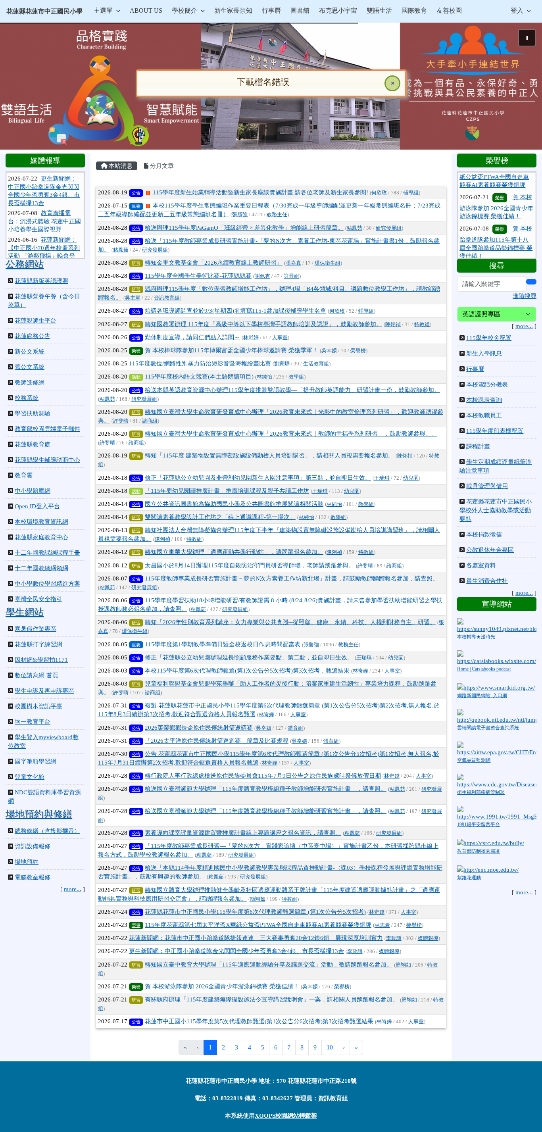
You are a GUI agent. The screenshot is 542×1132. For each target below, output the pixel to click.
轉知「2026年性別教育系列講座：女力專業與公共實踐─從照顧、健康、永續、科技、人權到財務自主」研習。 (290, 622)
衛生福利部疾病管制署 (481, 792)
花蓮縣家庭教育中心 (41, 537)
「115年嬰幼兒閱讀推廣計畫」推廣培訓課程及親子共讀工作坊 (227, 491)
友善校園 (449, 10)
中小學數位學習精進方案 (47, 583)
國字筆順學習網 (35, 761)
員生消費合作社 (487, 581)
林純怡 (264, 377)
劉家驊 (282, 364)
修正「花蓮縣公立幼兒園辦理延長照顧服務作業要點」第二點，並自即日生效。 (249, 657)
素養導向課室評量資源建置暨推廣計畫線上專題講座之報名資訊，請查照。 (243, 833)
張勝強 (240, 214)
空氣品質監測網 (473, 760)
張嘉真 (293, 263)
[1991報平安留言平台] (496, 812)
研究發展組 (389, 228)
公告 (136, 192)
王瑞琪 (382, 478)
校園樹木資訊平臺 (38, 706)
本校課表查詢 (484, 400)
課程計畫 (478, 446)
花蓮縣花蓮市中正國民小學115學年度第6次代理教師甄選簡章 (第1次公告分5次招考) (255, 912)
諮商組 (150, 421)
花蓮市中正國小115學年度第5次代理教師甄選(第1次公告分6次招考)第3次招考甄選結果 (259, 1021)
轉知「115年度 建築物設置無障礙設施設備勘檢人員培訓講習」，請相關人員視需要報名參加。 (269, 455)
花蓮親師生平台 (35, 320)
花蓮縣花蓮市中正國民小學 (44, 11)
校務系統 (26, 398)
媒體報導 (428, 938)
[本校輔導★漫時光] (496, 625)
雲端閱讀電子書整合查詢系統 (488, 727)
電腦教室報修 (32, 877)
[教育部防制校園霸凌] (490, 842)
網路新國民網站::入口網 (482, 695)
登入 (517, 10)
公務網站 (25, 264)
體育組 (295, 728)
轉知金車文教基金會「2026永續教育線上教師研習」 (214, 262)
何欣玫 (379, 193)
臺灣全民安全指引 (38, 599)
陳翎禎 (393, 324)
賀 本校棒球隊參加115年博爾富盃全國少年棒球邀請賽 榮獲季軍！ (231, 350)
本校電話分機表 (487, 384)
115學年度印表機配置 (494, 431)
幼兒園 (411, 478)
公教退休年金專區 (490, 550)
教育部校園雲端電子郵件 (47, 429)
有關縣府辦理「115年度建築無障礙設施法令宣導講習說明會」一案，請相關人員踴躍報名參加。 (271, 999)
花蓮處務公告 (32, 336)
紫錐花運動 (469, 877)
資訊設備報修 (32, 846)
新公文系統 (29, 351)
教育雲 (24, 475)
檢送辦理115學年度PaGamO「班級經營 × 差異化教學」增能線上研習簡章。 (244, 228)
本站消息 (120, 166)
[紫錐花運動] (488, 869)
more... (72, 889)
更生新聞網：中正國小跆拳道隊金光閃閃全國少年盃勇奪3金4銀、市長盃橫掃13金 (236, 951)
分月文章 (161, 166)
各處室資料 (481, 565)
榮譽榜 (358, 351)
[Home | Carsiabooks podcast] (496, 657)
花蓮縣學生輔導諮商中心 (47, 460)
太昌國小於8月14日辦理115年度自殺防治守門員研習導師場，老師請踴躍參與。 (249, 565)
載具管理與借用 (487, 486)
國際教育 (414, 10)
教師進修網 (29, 382)
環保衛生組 (327, 263)
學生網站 (25, 612)
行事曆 (475, 369)
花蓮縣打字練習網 (38, 644)
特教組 (422, 324)
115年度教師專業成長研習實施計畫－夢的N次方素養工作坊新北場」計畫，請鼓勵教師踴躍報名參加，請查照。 (291, 578)
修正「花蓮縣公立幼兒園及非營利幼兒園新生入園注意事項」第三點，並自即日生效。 (258, 478)
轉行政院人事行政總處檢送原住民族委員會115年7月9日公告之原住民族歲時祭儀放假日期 (263, 776)
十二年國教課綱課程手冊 (47, 553)
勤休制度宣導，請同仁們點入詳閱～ (192, 337)
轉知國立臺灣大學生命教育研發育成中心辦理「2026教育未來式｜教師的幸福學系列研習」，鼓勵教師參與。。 (291, 434)
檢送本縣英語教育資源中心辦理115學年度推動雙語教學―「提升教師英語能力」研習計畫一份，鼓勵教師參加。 (292, 390)
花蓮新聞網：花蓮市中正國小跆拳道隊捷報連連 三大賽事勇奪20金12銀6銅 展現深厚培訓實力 (256, 938)
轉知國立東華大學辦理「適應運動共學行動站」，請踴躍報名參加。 (234, 552)
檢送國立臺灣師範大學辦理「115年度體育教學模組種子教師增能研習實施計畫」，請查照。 (265, 789)
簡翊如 (257, 899)
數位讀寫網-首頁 (36, 675)
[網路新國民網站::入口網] (496, 687)
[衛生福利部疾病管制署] (496, 780)
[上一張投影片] (19, 87)
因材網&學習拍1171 (41, 660)
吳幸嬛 (329, 351)
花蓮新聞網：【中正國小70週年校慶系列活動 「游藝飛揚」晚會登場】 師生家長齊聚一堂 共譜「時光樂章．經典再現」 (44, 228)
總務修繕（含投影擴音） (47, 831)
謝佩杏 (262, 276)
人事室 (280, 337)
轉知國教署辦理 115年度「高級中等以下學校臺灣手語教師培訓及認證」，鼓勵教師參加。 (263, 324)
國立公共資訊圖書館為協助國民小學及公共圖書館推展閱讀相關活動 (234, 504)
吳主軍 (132, 298)
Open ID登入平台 (37, 506)
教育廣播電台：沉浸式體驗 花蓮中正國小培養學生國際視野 (44, 194)
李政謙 (394, 938)
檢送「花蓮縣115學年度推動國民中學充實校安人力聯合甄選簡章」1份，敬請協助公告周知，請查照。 (495, 251)
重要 (136, 206)
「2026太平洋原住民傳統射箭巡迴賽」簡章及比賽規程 (216, 741)
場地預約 (26, 862)
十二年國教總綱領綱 (41, 568)
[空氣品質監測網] (496, 748)
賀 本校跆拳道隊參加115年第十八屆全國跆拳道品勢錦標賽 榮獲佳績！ (495, 211)
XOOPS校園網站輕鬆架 (286, 1116)
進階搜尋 (524, 296)
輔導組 (411, 193)
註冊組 (291, 276)
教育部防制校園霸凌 (478, 851)
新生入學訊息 (484, 353)
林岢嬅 (251, 337)
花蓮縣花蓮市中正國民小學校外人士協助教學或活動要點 (495, 510)
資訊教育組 (167, 298)
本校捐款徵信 (484, 534)
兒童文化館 (29, 777)
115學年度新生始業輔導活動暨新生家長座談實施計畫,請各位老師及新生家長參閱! (260, 192)
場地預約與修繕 (39, 814)
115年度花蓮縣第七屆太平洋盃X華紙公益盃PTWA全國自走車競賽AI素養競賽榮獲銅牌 (258, 925)
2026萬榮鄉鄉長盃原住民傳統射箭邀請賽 (199, 728)
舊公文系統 (29, 367)
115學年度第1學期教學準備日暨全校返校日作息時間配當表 (222, 644)
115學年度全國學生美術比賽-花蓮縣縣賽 (198, 276)
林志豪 (382, 925)
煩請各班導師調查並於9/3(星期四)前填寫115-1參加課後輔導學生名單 (235, 311)
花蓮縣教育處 (32, 444)
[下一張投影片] (523, 87)
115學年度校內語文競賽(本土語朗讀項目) (199, 376)
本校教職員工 (484, 415)
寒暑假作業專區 (35, 629)
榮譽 (136, 350)
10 (330, 1047)
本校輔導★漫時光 (476, 637)
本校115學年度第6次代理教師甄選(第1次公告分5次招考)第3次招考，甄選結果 (247, 670)
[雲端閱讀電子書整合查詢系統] (496, 716)
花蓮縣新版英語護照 (41, 281)
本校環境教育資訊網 (41, 522)
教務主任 (277, 214)
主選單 (103, 10)
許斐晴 (121, 421)
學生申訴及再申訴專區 (44, 691)
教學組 (296, 377)
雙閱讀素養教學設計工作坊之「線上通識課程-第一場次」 (220, 517)
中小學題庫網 (32, 491)
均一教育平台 (32, 722)
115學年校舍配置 (488, 338)
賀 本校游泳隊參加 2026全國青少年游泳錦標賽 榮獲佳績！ (222, 986)
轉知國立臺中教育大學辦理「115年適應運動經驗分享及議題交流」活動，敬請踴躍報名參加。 (268, 964)
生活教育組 (316, 364)
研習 (136, 263)
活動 (136, 377)
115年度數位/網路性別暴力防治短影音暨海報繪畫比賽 (200, 363)
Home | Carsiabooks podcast (484, 669)
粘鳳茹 (354, 228)
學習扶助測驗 (32, 413)
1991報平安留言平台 (478, 824)
